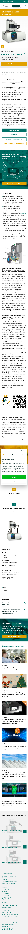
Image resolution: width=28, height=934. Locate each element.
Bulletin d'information (8, 924)
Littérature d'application (8, 890)
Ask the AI (16, 6)
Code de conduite (6, 912)
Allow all (14, 477)
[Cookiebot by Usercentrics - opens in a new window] (20, 451)
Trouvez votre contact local (9, 922)
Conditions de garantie (8, 911)
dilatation (13, 174)
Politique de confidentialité (9, 905)
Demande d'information (14, 636)
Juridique (4, 902)
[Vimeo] (5, 929)
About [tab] (22, 454)
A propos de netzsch (7, 873)
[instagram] (12, 929)
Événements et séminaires (9, 876)
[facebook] (9, 929)
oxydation (23, 213)
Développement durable (8, 883)
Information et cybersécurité (10, 914)
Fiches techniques (6, 893)
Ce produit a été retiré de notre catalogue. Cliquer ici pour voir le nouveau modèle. (11, 12)
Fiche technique (14, 130)
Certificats (4, 879)
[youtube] (2, 929)
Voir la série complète (14, 183)
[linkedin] (7, 929)
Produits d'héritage (9, 72)
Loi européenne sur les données (10, 916)
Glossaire (4, 878)
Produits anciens (6, 897)
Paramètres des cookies (8, 909)
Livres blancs (5, 895)
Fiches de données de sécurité (10, 881)
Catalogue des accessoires (14, 139)
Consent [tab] (5, 454)
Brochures (4, 891)
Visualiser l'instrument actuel (14, 64)
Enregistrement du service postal (14, 143)
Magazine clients (6, 899)
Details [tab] (14, 454)
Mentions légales (6, 907)
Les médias (4, 887)
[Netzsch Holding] (2, 1)
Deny (14, 481)
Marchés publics (6, 926)
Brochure (14, 134)
